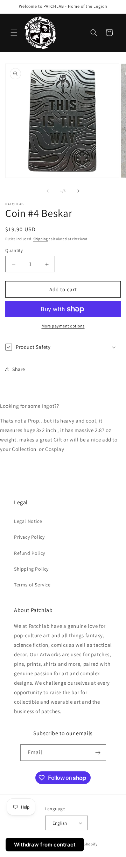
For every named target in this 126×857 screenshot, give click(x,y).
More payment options (63, 325)
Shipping (40, 239)
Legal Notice (28, 521)
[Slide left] (47, 191)
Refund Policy (29, 553)
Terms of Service (32, 585)
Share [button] (18, 369)
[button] (14, 32)
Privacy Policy (29, 537)
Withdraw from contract (45, 844)
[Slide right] (78, 191)
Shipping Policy (31, 569)
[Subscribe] (98, 752)
